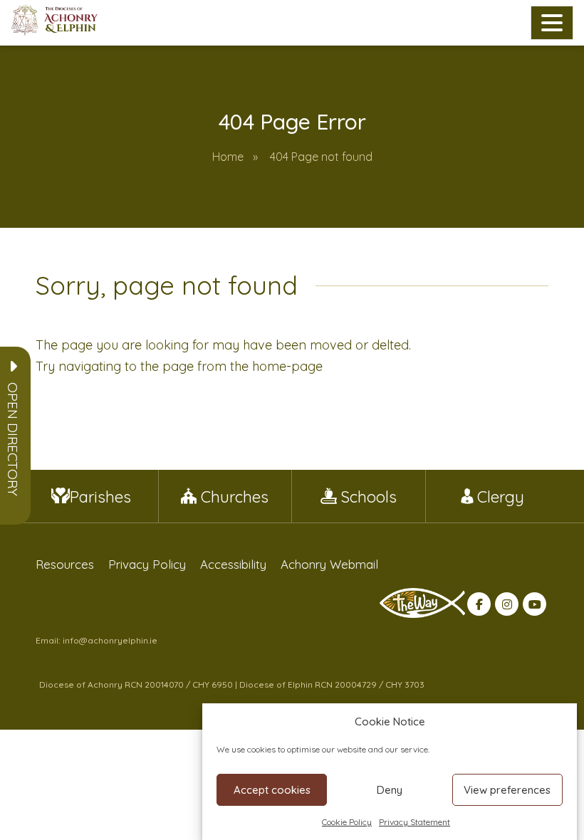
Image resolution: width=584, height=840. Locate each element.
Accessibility (233, 564)
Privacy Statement (414, 822)
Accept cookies (272, 790)
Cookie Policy (347, 822)
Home (228, 156)
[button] (12, 439)
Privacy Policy (147, 564)
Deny (389, 790)
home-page (287, 366)
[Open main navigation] (552, 23)
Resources (65, 564)
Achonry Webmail (329, 564)
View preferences (507, 790)
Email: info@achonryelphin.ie (96, 640)
